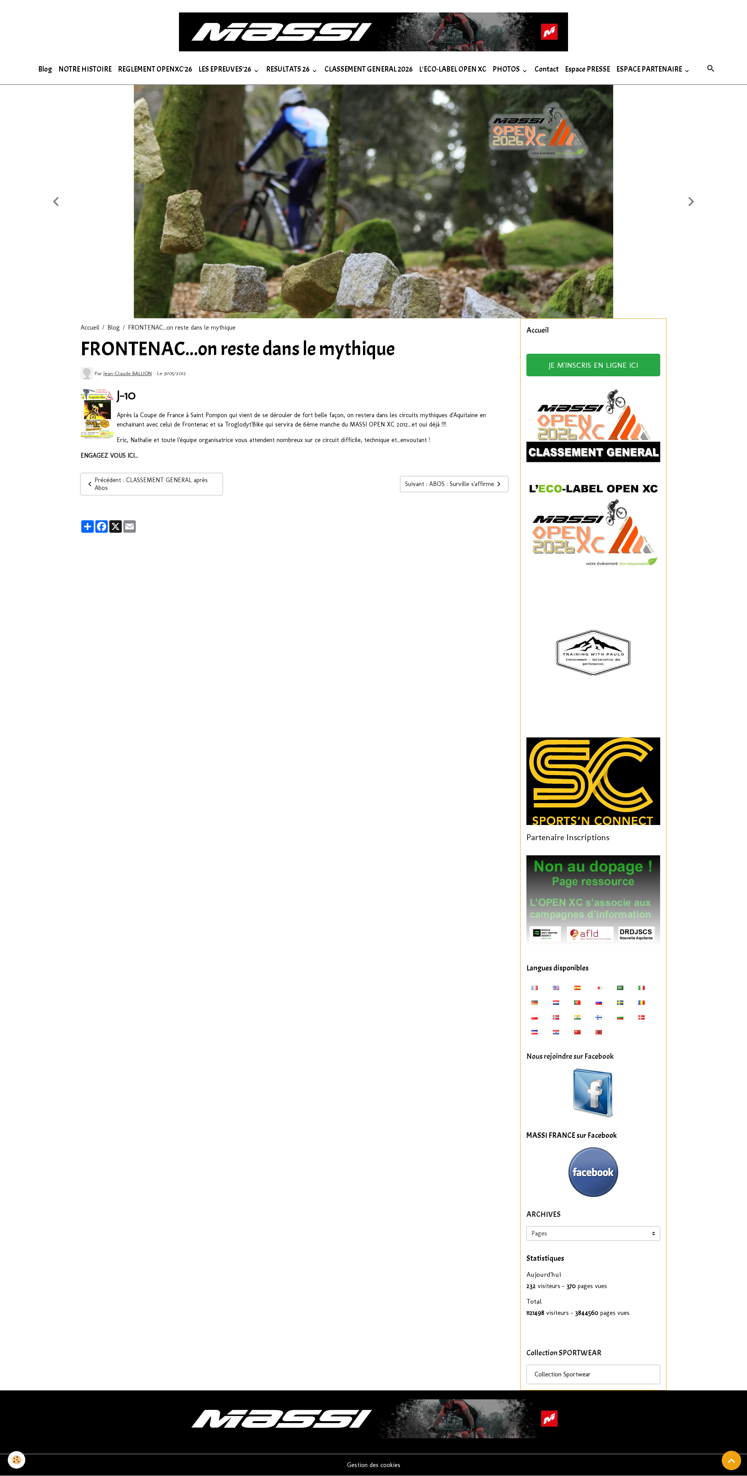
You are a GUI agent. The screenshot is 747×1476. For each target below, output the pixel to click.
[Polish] (534, 1016)
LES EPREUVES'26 (225, 69)
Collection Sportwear (563, 1374)
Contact (547, 69)
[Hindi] (577, 1016)
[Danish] (641, 1016)
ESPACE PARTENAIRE (649, 69)
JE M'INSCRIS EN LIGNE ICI (593, 365)
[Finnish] (599, 1016)
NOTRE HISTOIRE (85, 69)
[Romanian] (641, 1002)
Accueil (90, 327)
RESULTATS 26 (288, 69)
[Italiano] (641, 987)
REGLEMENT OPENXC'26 (155, 69)
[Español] (577, 987)
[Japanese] (599, 987)
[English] (556, 987)
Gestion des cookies (373, 1465)
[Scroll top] (731, 1460)
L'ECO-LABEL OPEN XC (452, 69)
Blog (45, 69)
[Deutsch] (534, 1002)
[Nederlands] (556, 1002)
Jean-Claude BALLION (127, 373)
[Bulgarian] (620, 1016)
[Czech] (534, 1031)
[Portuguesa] (577, 1002)
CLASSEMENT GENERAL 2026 (368, 69)
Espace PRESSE (587, 69)
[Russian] (599, 1002)
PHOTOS (507, 69)
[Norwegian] (556, 1016)
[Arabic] (620, 987)
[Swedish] (620, 1002)
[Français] (534, 987)
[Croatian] (556, 1031)
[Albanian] (599, 1031)
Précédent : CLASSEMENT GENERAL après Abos (151, 483)
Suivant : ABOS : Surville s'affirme (449, 484)
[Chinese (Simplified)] (577, 1031)
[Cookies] (16, 1460)
